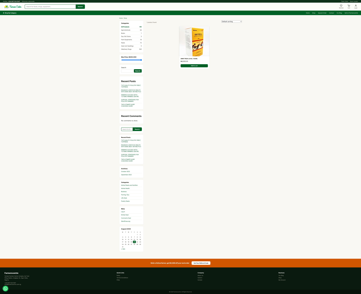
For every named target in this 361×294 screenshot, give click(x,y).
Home (308, 13)
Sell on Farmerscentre (351, 13)
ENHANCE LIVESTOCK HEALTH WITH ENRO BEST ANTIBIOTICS (131, 90)
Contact (331, 13)
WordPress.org (125, 221)
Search (80, 7)
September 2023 (126, 174)
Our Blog (339, 13)
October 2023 (125, 171)
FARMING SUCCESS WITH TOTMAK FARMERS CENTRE (130, 95)
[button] (5, 288)
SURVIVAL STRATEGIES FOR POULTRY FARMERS (130, 100)
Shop (313, 13)
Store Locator (354, 1)
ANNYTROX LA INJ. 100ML (189, 58)
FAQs (118, 280)
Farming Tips (125, 195)
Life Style (124, 198)
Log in (123, 211)
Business (124, 191)
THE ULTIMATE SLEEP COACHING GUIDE (128, 105)
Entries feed (125, 215)
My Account (282, 280)
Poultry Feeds (125, 201)
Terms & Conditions (122, 277)
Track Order (344, 1)
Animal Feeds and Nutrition (129, 185)
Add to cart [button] (194, 65)
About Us (200, 275)
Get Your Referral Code (201, 263)
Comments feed (126, 218)
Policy (118, 275)
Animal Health (125, 188)
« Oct (123, 249)
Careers (200, 277)
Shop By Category (9, 13)
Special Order (322, 13)
